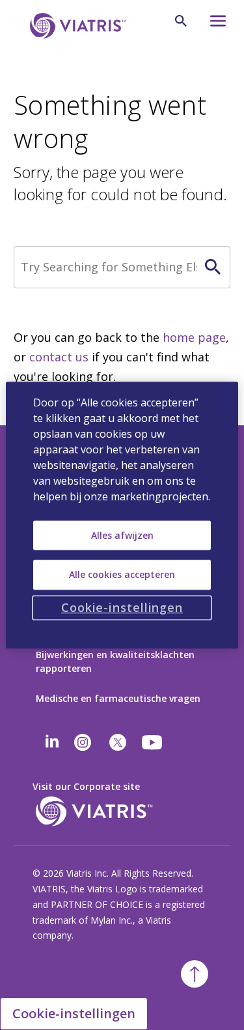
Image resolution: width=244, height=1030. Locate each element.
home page (194, 337)
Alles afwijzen (122, 535)
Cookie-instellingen (73, 1013)
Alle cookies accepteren (122, 574)
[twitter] (118, 742)
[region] (121, 515)
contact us (58, 357)
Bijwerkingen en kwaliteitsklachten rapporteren (115, 661)
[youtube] (153, 742)
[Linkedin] (52, 742)
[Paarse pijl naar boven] (194, 974)
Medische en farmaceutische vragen (118, 698)
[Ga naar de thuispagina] (75, 25)
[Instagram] (83, 742)
